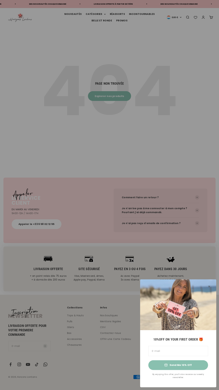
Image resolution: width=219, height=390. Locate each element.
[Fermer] (209, 286)
